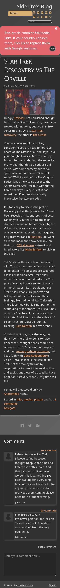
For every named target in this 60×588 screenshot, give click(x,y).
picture (38, 399)
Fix (52, 48)
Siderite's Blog (34, 6)
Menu (13, 13)
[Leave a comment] (50, 17)
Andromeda (11, 394)
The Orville (39, 135)
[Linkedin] (42, 13)
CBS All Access (25, 245)
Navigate (9, 408)
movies (28, 399)
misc (19, 399)
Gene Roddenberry (36, 355)
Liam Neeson (23, 326)
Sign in (52, 585)
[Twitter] (34, 17)
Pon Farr (36, 237)
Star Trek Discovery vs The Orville (29, 69)
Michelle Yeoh (33, 249)
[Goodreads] (46, 17)
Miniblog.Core (25, 585)
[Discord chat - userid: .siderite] (34, 12)
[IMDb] (46, 13)
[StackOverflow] (38, 17)
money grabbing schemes (32, 351)
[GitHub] (42, 17)
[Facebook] (50, 13)
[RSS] (38, 13)
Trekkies (19, 118)
